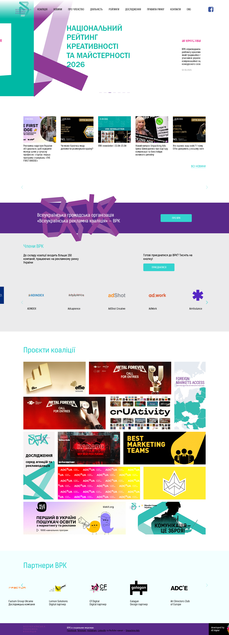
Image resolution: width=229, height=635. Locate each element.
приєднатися (159, 267)
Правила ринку (155, 9)
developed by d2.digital (217, 629)
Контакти (175, 9)
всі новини (198, 166)
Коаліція (42, 9)
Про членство (76, 9)
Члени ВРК (33, 246)
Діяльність (96, 9)
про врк (176, 217)
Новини (57, 9)
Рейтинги (114, 9)
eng (189, 9)
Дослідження (133, 9)
